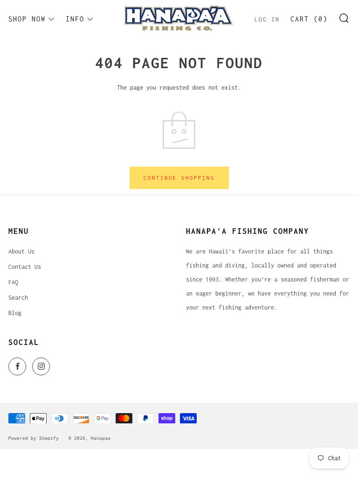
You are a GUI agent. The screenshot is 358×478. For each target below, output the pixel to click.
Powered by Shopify (33, 438)
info (75, 19)
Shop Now (27, 19)
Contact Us (24, 266)
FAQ (13, 282)
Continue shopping (179, 178)
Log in (267, 19)
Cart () (309, 19)
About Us (21, 251)
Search (18, 297)
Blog (14, 312)
